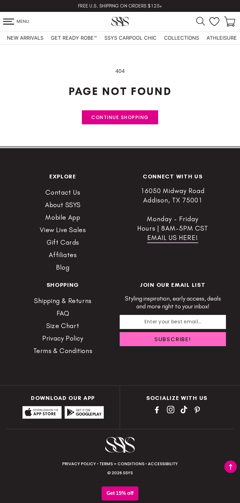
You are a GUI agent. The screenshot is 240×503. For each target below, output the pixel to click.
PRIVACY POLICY (79, 464)
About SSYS (63, 205)
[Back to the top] (230, 467)
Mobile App (62, 217)
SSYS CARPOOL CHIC (130, 38)
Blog (62, 267)
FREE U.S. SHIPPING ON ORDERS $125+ (120, 6)
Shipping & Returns (63, 301)
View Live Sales (63, 230)
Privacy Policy (62, 338)
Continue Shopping (120, 117)
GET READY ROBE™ (74, 38)
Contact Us (62, 192)
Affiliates (63, 255)
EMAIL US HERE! (172, 238)
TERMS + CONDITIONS (121, 464)
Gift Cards (63, 242)
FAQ (63, 313)
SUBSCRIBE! (172, 339)
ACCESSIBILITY (163, 464)
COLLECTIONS (181, 38)
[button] (8, 21)
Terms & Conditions (62, 351)
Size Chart (62, 326)
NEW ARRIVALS (25, 38)
